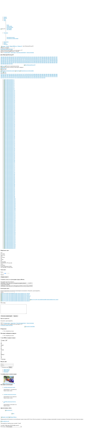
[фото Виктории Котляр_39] (9, 125)
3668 (1, 63)
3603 (22, 58)
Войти (10, 367)
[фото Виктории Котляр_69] (9, 161)
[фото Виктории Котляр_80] (9, 174)
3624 (50, 59)
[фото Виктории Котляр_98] (9, 196)
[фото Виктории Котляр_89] (9, 185)
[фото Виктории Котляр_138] (9, 244)
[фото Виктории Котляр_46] (9, 133)
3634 (34, 60)
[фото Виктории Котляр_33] (9, 118)
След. (2, 72)
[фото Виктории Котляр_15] (9, 96)
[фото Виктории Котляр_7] (9, 86)
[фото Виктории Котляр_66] (9, 157)
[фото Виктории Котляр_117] (9, 219)
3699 (54, 75)
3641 (5, 61)
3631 (22, 60)
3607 (38, 58)
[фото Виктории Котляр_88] (29, 64)
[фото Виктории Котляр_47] (9, 135)
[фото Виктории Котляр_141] (9, 248)
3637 (46, 60)
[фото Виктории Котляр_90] (9, 186)
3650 (42, 61)
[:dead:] (15, 300)
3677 (22, 74)
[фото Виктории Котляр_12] (9, 92)
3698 (50, 75)
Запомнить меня (5, 367)
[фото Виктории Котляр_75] (9, 168)
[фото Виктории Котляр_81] (9, 175)
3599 (5, 58)
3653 (54, 61)
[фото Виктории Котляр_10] (9, 90)
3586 (10, 57)
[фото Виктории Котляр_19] (9, 101)
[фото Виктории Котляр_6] (9, 85)
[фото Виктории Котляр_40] (9, 126)
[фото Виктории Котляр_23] (9, 106)
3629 (14, 60)
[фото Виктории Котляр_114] (9, 215)
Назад (5, 68)
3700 (1, 76)
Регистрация (6, 371)
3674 (10, 74)
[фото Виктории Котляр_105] (9, 204)
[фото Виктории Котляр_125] (9, 228)
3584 (1, 57)
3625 (54, 59)
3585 (5, 57)
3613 (5, 59)
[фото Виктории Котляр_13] (9, 94)
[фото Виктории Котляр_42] (9, 129)
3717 (14, 77)
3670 (10, 63)
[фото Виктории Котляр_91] (9, 187)
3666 (50, 62)
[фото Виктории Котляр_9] (9, 89)
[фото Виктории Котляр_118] (9, 220)
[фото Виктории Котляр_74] (9, 167)
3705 (22, 76)
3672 (1, 74)
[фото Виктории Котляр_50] (9, 138)
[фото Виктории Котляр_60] (9, 150)
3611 (54, 58)
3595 (46, 57)
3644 (18, 61)
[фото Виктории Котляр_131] (9, 236)
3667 (54, 62)
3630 (18, 60)
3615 (14, 59)
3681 (38, 74)
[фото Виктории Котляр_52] (9, 141)
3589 (22, 57)
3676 (18, 74)
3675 (14, 74)
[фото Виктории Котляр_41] (9, 127)
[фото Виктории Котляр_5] (9, 84)
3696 (42, 75)
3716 (10, 77)
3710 (42, 76)
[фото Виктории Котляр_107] (9, 207)
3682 (42, 74)
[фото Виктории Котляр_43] (9, 130)
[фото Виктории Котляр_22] (9, 104)
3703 (14, 76)
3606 (34, 58)
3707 (30, 76)
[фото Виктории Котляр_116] (9, 218)
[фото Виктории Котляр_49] (9, 137)
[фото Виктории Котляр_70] (9, 162)
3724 (42, 77)
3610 (50, 58)
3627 (5, 60)
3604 (26, 58)
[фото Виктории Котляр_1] (9, 79)
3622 (42, 59)
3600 (10, 58)
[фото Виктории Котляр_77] (9, 171)
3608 (42, 58)
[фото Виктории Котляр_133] (9, 238)
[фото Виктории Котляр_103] (9, 202)
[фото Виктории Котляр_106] (9, 205)
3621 (38, 59)
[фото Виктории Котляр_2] (9, 80)
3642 (10, 61)
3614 (10, 59)
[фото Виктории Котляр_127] (9, 231)
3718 (18, 77)
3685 (54, 74)
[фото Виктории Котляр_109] (9, 209)
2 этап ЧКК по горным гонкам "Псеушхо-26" (10, 394)
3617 (22, 59)
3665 (46, 62)
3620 (34, 59)
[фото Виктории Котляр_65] (9, 156)
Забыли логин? (6, 370)
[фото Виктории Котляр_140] (9, 246)
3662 (34, 62)
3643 (14, 61)
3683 (46, 74)
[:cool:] (15, 294)
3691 (22, 75)
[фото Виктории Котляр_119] (9, 221)
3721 (30, 77)
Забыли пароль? (7, 369)
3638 (50, 60)
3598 (1, 58)
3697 (46, 75)
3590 (26, 57)
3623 (46, 59)
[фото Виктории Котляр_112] (9, 213)
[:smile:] (15, 293)
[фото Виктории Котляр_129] (9, 233)
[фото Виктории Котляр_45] (9, 132)
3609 (46, 58)
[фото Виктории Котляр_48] (9, 136)
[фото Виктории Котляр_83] (9, 178)
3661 (30, 62)
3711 (46, 76)
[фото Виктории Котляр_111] (9, 211)
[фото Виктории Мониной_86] (9, 383)
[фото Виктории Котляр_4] (9, 83)
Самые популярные (30, 52)
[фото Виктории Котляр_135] (9, 240)
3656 (10, 62)
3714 (1, 77)
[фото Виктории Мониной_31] (8, 382)
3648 (34, 61)
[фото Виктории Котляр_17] (9, 98)
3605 (30, 58)
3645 (22, 61)
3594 (42, 57)
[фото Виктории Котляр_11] (9, 91)
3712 (50, 76)
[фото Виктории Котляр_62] (9, 153)
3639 (54, 60)
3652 (50, 61)
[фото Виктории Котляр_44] (9, 131)
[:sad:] (44, 299)
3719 (22, 77)
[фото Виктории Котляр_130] (9, 234)
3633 (30, 60)
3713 (54, 76)
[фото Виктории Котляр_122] (9, 225)
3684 (50, 74)
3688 (10, 75)
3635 (38, 60)
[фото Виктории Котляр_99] (9, 197)
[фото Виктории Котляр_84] (9, 179)
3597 (54, 57)
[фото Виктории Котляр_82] (9, 177)
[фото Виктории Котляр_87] (9, 183)
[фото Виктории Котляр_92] (9, 189)
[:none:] (15, 298)
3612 (1, 59)
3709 (38, 76)
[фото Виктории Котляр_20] (9, 102)
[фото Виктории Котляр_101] (9, 199)
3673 (5, 74)
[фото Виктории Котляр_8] (9, 88)
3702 (10, 76)
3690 (18, 75)
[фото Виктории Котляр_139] (9, 245)
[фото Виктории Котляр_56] (9, 145)
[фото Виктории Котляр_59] (9, 149)
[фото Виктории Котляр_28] (9, 112)
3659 (22, 62)
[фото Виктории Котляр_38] (9, 124)
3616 (18, 59)
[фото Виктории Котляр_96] (9, 193)
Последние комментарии (21, 52)
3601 (14, 58)
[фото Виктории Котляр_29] (9, 113)
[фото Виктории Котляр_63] (9, 154)
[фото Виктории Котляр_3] (9, 82)
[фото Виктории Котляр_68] (9, 160)
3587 (14, 57)
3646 (26, 61)
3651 (46, 61)
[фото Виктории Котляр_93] (9, 190)
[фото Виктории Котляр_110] (9, 210)
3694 (34, 75)
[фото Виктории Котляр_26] (9, 109)
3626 (1, 60)
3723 (38, 77)
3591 (30, 57)
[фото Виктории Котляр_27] (9, 111)
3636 (42, 60)
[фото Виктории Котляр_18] (9, 100)
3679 (30, 74)
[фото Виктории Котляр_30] (9, 114)
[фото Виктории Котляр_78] (9, 172)
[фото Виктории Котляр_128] (9, 232)
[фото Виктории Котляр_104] (9, 203)
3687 (5, 75)
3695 (38, 75)
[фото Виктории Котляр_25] (9, 108)
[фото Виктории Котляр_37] (9, 123)
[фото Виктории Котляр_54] (9, 143)
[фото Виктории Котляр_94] (9, 191)
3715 (5, 77)
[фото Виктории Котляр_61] (9, 151)
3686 (1, 75)
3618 (26, 59)
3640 (1, 61)
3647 (30, 61)
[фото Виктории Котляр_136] (9, 242)
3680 (34, 74)
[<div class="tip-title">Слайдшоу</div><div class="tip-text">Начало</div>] (3, 66)
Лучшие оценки (7, 52)
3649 (38, 61)
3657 (14, 62)
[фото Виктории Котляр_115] (9, 216)
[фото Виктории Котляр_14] (9, 95)
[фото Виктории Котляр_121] (9, 224)
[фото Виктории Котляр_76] (9, 169)
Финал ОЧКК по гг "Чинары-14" (16, 46)
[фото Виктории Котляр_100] (9, 198)
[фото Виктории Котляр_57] (9, 147)
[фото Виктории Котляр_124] (9, 227)
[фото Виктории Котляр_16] (9, 97)
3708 (34, 76)
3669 (5, 63)
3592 (34, 57)
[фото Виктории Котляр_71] (9, 163)
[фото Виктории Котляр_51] (9, 139)
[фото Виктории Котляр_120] (9, 222)
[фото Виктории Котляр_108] (9, 208)
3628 (10, 60)
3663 (38, 62)
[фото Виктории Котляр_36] (9, 121)
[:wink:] (15, 297)
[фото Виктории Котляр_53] (9, 142)
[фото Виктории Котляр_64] (9, 155)
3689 (14, 75)
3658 (18, 62)
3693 (30, 75)
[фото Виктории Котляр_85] (9, 180)
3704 (18, 76)
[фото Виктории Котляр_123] (9, 226)
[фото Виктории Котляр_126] (9, 230)
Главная (7, 46)
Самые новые (13, 52)
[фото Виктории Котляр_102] (9, 201)
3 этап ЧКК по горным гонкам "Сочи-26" (9, 387)
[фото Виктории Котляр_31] (9, 115)
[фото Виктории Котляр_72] (9, 165)
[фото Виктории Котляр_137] (9, 243)
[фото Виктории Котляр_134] (9, 239)
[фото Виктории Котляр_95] (9, 192)
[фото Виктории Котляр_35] (9, 120)
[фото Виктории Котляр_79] (9, 173)
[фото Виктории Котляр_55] (9, 144)
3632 (26, 60)
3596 (50, 57)
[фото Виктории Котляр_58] (9, 148)
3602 (18, 58)
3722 (34, 77)
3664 (42, 62)
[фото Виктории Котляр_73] (9, 166)
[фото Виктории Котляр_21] (9, 103)
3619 (30, 59)
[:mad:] (15, 299)
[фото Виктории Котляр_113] (9, 214)
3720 (26, 77)
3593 (38, 57)
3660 (26, 62)
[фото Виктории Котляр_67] (9, 159)
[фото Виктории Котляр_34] (9, 119)
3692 (26, 75)
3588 (18, 57)
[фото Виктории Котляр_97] (9, 195)
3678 (26, 74)
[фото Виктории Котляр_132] (9, 237)
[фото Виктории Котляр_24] (9, 107)
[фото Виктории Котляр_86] (9, 181)
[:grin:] (16, 295)
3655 (5, 62)
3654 (1, 62)
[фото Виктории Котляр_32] (9, 117)
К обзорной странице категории (7, 49)
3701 (5, 76)
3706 (26, 76)
